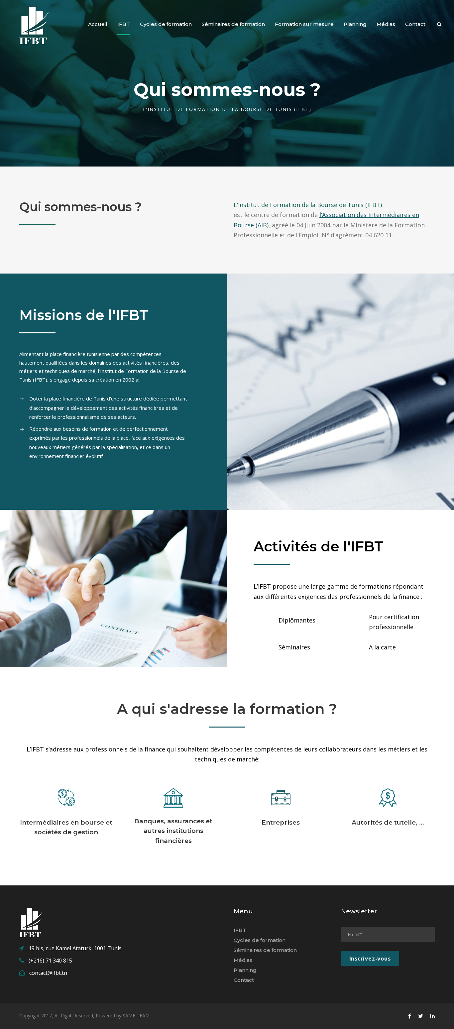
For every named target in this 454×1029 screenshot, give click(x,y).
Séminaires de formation (233, 24)
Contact (415, 24)
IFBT (123, 24)
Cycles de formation (166, 24)
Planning (355, 24)
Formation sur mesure (304, 24)
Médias (386, 24)
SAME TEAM (136, 1015)
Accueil (97, 24)
